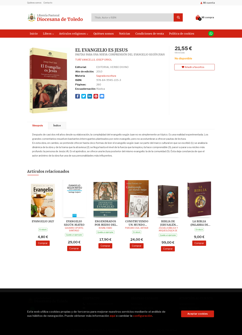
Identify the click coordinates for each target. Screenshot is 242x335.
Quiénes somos (34, 2)
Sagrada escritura (106, 75)
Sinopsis (37, 125)
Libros (47, 33)
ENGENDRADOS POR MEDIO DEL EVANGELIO (105, 223)
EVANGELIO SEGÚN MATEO (74, 223)
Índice (57, 125)
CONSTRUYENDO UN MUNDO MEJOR (136, 223)
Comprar (43, 243)
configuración (142, 315)
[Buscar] (178, 17)
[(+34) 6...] (211, 33)
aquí (112, 315)
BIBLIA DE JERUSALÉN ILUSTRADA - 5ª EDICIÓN (168, 223)
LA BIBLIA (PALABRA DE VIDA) (199, 223)
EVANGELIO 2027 (43, 221)
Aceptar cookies (197, 313)
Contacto (47, 2)
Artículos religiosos (72, 33)
